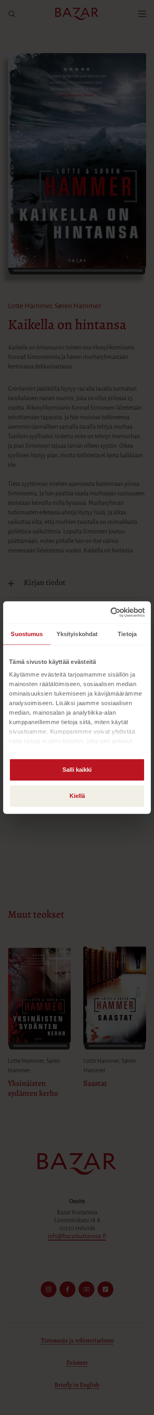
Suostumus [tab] (27, 634)
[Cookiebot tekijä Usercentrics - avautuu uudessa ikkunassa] (111, 612)
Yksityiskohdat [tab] (77, 634)
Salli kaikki (77, 769)
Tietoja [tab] (127, 634)
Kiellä (77, 795)
